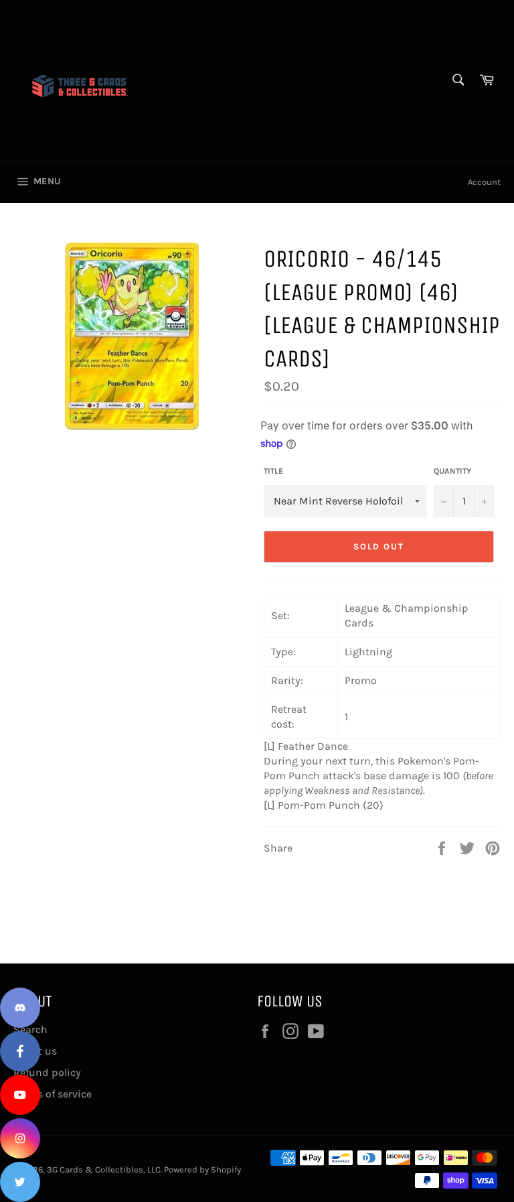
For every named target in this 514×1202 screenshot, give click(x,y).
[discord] (20, 1008)
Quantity (452, 471)
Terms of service (52, 1093)
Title (273, 471)
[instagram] (20, 1138)
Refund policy (47, 1072)
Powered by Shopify (202, 1169)
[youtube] (20, 1095)
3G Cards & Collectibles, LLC (104, 1169)
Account (484, 182)
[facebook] (20, 1051)
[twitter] (20, 1182)
